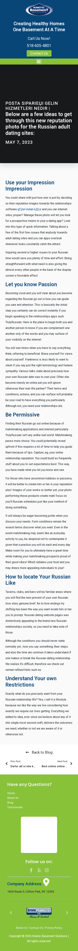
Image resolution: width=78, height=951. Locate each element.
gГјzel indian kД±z (29, 209)
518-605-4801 (39, 45)
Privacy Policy (53, 927)
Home (11, 793)
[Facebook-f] (31, 870)
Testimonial (14, 807)
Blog (10, 802)
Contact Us (36, 927)
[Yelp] (39, 870)
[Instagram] (46, 870)
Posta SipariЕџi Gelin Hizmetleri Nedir (31, 106)
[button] (39, 62)
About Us (13, 797)
